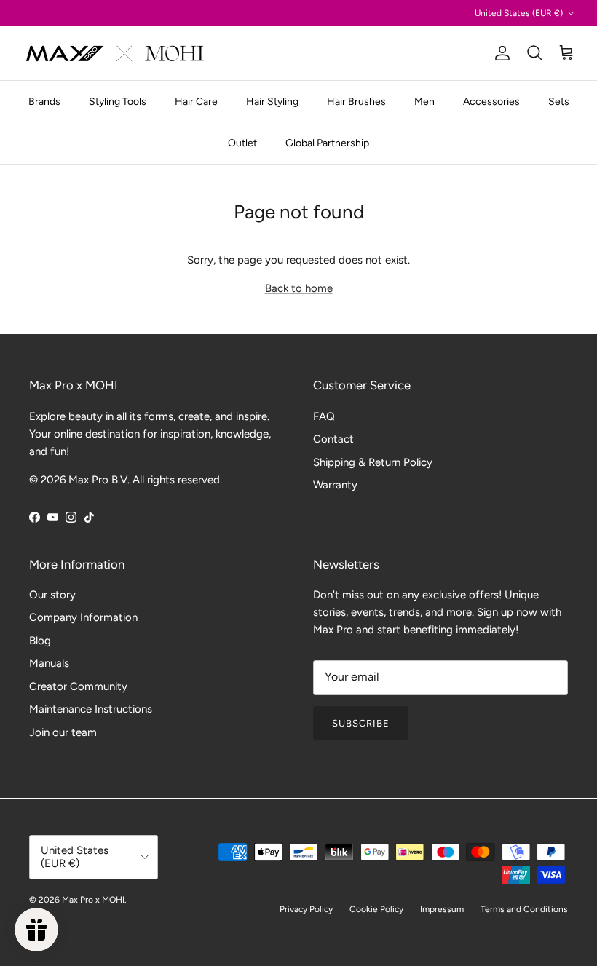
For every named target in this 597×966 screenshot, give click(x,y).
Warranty (335, 484)
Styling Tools (117, 101)
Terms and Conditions (524, 909)
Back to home (299, 288)
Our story (52, 594)
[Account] (499, 53)
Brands (44, 101)
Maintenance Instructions (90, 709)
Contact (333, 439)
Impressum (442, 909)
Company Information (83, 617)
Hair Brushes (356, 101)
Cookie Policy (376, 909)
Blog (40, 640)
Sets (558, 101)
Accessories (491, 101)
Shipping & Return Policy (372, 462)
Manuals (49, 663)
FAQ (324, 416)
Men (424, 101)
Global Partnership (327, 143)
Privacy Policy (306, 909)
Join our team (63, 732)
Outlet (242, 143)
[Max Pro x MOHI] (114, 53)
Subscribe (361, 723)
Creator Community (78, 686)
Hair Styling (272, 101)
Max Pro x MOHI (93, 900)
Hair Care (196, 101)
